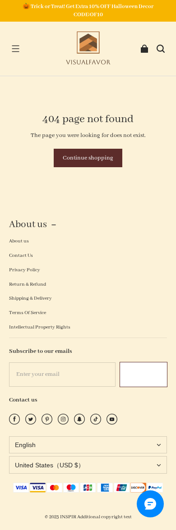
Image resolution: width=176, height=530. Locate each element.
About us (19, 241)
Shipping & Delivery (30, 298)
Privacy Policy (24, 270)
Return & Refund (27, 284)
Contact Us (21, 255)
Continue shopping (88, 158)
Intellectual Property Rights (39, 327)
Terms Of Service (27, 313)
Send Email (143, 374)
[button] (15, 48)
